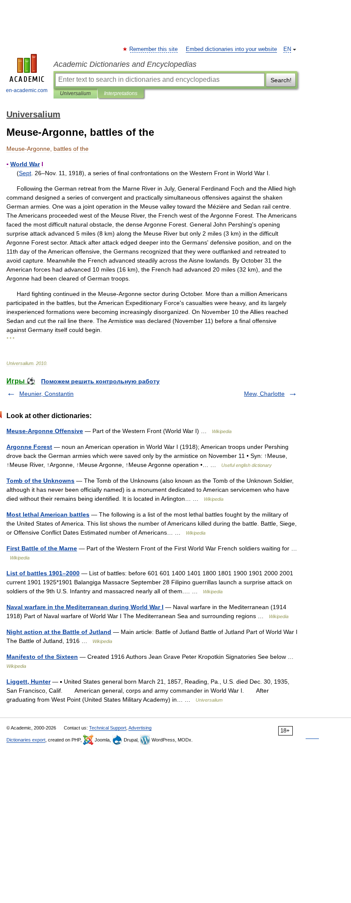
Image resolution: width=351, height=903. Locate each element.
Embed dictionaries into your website (231, 49)
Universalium (75, 93)
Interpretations (120, 93)
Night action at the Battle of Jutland (58, 631)
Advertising (140, 727)
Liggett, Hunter (28, 681)
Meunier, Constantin (46, 393)
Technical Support (107, 727)
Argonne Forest (29, 446)
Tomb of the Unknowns (40, 480)
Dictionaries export (25, 739)
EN (287, 49)
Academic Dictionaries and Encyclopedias (125, 64)
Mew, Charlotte (264, 393)
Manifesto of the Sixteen (42, 656)
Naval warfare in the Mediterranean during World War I (85, 607)
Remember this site (154, 49)
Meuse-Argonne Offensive (44, 431)
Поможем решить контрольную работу (100, 381)
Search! (281, 80)
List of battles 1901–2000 (43, 573)
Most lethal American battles (47, 514)
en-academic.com (27, 90)
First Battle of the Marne (41, 548)
